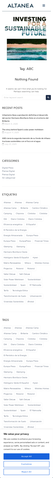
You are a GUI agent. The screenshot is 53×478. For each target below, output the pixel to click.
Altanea (7, 202)
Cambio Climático (40, 208)
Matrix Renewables (12, 263)
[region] (26, 453)
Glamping (8, 246)
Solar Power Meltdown (14, 279)
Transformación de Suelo (15, 296)
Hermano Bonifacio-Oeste (15, 252)
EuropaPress (25, 241)
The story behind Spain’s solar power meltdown (22, 129)
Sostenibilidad (34, 279)
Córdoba (31, 213)
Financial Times (42, 241)
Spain (23, 285)
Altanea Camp (32, 202)
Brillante (24, 208)
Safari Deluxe (9, 274)
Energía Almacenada (13, 235)
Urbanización (36, 296)
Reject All (26, 472)
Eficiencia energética (13, 224)
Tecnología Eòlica (20, 290)
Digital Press (7, 168)
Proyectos (8, 268)
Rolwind (19, 268)
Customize (26, 464)
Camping (8, 213)
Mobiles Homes (42, 263)
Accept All (26, 456)
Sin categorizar (8, 178)
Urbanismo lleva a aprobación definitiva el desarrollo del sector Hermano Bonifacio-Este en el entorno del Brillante (25, 118)
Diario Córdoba (17, 219)
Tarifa (6, 290)
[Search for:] (23, 97)
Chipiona (20, 213)
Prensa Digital (8, 171)
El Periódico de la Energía (15, 230)
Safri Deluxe (24, 274)
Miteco (28, 263)
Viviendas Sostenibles (14, 301)
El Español (31, 224)
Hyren (35, 257)
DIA (5, 219)
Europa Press (32, 235)
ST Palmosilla (35, 285)
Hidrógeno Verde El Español (16, 257)
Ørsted (31, 301)
